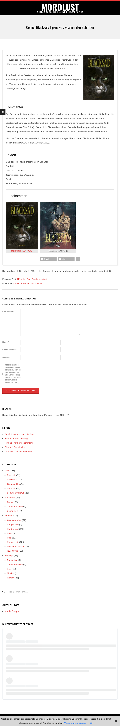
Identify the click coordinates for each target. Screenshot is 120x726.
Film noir (11, 475)
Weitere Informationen (75, 723)
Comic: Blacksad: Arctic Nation (28, 283)
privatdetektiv (105, 271)
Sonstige (9, 555)
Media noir (10, 497)
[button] (48, 259)
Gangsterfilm (13, 484)
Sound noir (12, 511)
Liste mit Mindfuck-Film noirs (19, 451)
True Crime (12, 551)
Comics (46, 271)
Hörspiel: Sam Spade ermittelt (32, 279)
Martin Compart (12, 611)
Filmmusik (12, 479)
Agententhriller (14, 520)
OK (91, 723)
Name (5, 342)
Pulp (9, 537)
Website (6, 357)
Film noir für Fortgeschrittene (19, 443)
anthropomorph (71, 271)
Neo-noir (11, 488)
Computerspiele (15, 506)
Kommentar (8, 312)
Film (7, 470)
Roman (8, 515)
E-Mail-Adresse (9, 350)
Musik (10, 573)
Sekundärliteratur (15, 492)
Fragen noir (13, 524)
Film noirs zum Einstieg (16, 438)
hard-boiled (92, 271)
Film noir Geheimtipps (15, 447)
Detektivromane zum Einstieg (19, 434)
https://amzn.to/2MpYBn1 (21, 251)
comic (83, 271)
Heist (9, 533)
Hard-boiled (13, 529)
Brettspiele (12, 560)
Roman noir (13, 542)
